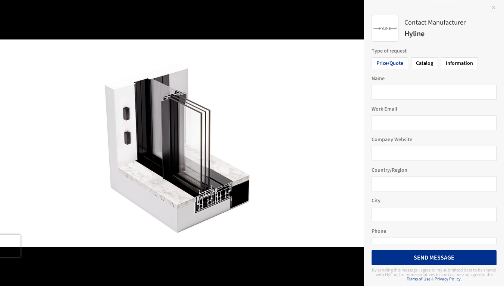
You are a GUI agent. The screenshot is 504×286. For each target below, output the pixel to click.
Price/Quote (389, 63)
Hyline (188, 13)
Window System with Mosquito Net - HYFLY (91, 13)
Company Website (392, 139)
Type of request (389, 51)
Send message (434, 258)
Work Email (384, 109)
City (376, 200)
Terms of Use (419, 279)
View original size (87, 270)
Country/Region (389, 170)
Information (459, 63)
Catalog (424, 63)
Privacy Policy (448, 279)
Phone (379, 231)
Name (378, 78)
